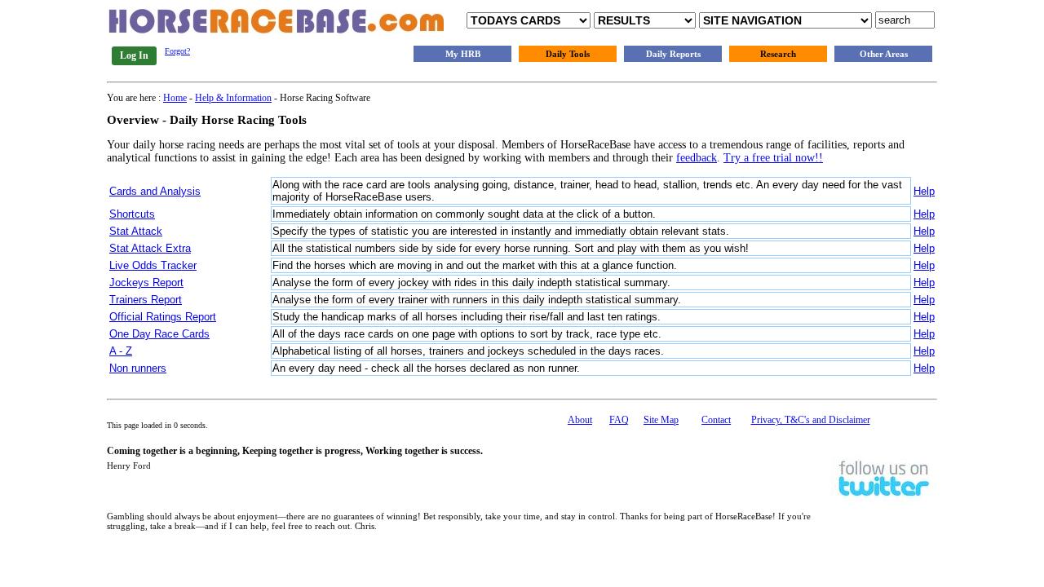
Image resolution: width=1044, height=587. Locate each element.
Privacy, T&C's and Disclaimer (810, 420)
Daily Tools (568, 54)
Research (778, 54)
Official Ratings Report (162, 317)
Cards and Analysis (155, 191)
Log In (134, 55)
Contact (716, 420)
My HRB (462, 54)
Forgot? (177, 50)
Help (924, 191)
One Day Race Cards (159, 334)
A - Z (120, 351)
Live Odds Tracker (153, 265)
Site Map (661, 420)
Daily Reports (673, 54)
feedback (696, 158)
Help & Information (233, 98)
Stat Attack (135, 231)
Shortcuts (132, 214)
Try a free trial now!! (773, 158)
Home (175, 98)
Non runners (137, 368)
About (580, 420)
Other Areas (884, 54)
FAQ (619, 420)
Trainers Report (145, 300)
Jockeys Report (146, 282)
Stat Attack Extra (150, 248)
